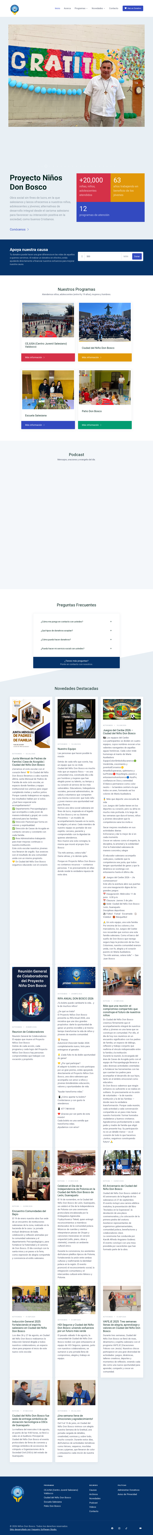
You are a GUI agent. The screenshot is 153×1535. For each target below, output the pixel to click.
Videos (92, 1507)
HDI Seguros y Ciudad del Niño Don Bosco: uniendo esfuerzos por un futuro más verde (76, 1328)
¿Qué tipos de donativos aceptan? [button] (57, 630)
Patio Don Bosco (52, 1506)
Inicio (57, 8)
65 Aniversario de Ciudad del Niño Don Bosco (120, 1187)
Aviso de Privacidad (127, 1494)
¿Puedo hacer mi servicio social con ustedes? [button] (62, 648)
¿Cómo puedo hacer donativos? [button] (56, 639)
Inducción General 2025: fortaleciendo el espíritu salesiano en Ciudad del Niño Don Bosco (29, 1326)
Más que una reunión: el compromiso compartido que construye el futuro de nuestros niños (121, 1010)
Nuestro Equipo (67, 748)
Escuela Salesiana (53, 1502)
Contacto (113, 8)
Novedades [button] (97, 8)
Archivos (93, 1494)
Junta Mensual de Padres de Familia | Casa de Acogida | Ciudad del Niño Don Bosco (29, 761)
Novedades (95, 1498)
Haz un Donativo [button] (134, 8)
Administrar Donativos (128, 1490)
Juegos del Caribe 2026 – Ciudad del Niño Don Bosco (119, 732)
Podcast (93, 1503)
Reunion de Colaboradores (28, 1031)
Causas (93, 1490)
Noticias (106, 1001)
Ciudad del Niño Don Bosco (57, 1497)
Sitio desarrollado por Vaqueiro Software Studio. (33, 1529)
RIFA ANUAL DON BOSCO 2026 (75, 998)
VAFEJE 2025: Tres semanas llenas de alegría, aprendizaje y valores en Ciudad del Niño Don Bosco (121, 1326)
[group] (76, 76)
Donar (137, 256)
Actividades (17, 754)
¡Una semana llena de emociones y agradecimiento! (75, 1417)
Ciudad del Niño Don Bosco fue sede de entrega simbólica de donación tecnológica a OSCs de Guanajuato (30, 1420)
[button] (38, 166)
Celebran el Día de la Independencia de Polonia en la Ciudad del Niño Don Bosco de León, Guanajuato (76, 1190)
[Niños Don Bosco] (14, 8)
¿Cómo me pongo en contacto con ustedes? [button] (62, 621)
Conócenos (18, 229)
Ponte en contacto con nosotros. (76, 664)
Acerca (67, 8)
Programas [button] (80, 8)
